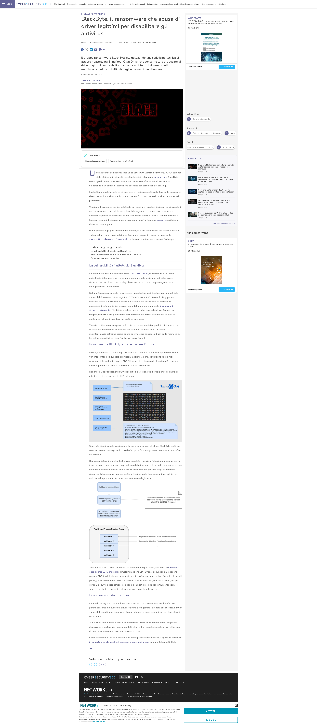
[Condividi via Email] (96, 49)
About (86, 682)
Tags (101, 682)
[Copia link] (105, 49)
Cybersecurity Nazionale (76, 4)
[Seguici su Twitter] (141, 677)
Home (84, 42)
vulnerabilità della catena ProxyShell (108, 239)
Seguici (124, 677)
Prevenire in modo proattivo (105, 258)
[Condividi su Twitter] (87, 49)
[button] (7, 4)
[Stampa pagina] (100, 49)
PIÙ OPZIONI (210, 720)
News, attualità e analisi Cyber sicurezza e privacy (179, 4)
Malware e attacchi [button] (95, 4)
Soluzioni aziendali (137, 4)
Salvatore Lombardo (91, 80)
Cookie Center (178, 682)
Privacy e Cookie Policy (125, 682)
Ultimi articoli (59, 4)
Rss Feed (109, 682)
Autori (94, 682)
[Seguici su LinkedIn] (136, 677)
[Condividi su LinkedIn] (91, 49)
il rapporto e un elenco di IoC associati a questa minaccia (119, 641)
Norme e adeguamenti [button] (116, 4)
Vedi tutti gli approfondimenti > (224, 223)
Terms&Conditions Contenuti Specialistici (153, 682)
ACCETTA (210, 711)
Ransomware (150, 42)
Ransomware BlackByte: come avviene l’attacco (116, 254)
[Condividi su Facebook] (82, 49)
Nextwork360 (89, 694)
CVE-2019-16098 (139, 273)
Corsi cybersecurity (208, 4)
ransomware (160, 177)
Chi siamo (222, 4)
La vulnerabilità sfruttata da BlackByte (111, 251)
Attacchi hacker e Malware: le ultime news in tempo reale (116, 42)
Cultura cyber (152, 4)
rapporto (162, 219)
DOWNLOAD (227, 66)
